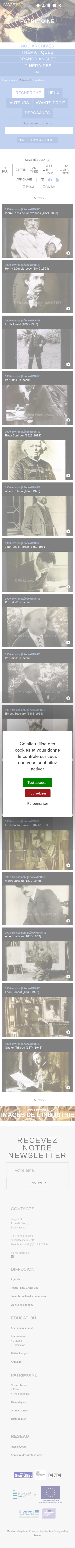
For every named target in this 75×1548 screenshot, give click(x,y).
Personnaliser (37, 803)
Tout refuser (37, 793)
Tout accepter (38, 782)
